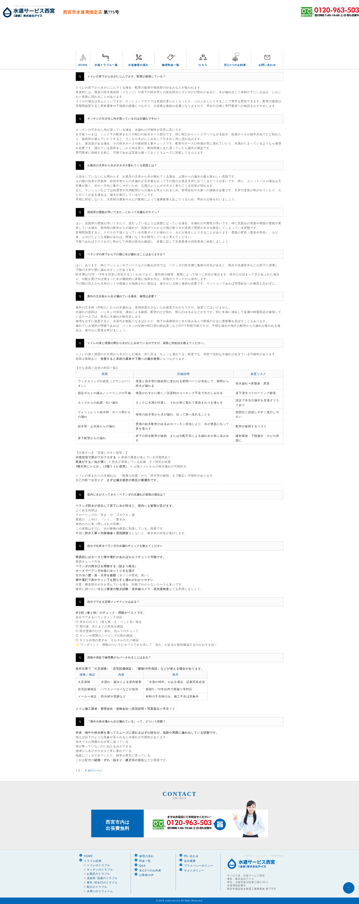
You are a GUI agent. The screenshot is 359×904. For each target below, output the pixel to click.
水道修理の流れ (138, 65)
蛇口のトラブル (97, 886)
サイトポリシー (194, 870)
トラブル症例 (92, 860)
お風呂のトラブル (98, 873)
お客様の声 (146, 875)
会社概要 (190, 860)
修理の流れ (146, 856)
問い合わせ (191, 856)
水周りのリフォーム (100, 891)
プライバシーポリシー (198, 865)
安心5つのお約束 (235, 65)
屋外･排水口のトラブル (102, 882)
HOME (83, 65)
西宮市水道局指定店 (91, 12)
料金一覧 (145, 860)
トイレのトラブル (98, 865)
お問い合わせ (267, 65)
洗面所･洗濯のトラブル (102, 878)
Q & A (203, 65)
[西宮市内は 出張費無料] (179, 836)
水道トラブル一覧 (106, 65)
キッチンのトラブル (100, 869)
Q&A (142, 865)
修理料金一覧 (170, 65)
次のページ (95, 770)
